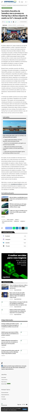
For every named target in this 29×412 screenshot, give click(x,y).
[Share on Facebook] (5, 22)
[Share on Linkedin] (9, 22)
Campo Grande (10, 219)
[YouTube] (27, 404)
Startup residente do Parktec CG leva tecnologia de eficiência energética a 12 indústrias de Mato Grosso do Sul (10, 325)
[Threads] (14, 246)
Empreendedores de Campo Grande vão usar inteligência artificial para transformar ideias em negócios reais (18, 303)
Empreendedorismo (17, 290)
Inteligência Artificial (16, 184)
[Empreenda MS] (10, 1)
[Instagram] (14, 239)
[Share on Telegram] (11, 22)
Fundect (17, 219)
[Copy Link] (16, 22)
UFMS (3, 222)
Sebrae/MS (16, 221)
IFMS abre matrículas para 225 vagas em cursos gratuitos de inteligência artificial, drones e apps (18, 205)
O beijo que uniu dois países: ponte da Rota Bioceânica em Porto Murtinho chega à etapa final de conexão (10, 352)
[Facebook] (14, 236)
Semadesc (22, 221)
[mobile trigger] (2, 1)
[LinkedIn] (14, 242)
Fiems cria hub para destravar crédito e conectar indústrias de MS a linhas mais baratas (19, 287)
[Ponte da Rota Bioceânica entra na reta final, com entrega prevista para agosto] (14, 127)
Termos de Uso (13, 409)
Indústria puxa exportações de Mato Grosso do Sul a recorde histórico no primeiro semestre (10, 333)
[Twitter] (25, 404)
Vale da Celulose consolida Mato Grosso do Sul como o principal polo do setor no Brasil (18, 199)
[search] (20, 2)
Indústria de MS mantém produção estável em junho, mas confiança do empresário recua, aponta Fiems (18, 311)
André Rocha (5, 25)
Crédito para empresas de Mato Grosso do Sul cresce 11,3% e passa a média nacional (18, 212)
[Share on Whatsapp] (7, 22)
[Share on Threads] (13, 22)
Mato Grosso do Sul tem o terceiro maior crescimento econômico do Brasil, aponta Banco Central (13, 148)
